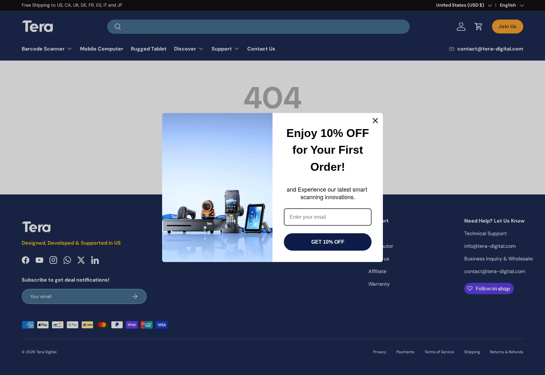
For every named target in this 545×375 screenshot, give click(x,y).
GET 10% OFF (327, 242)
